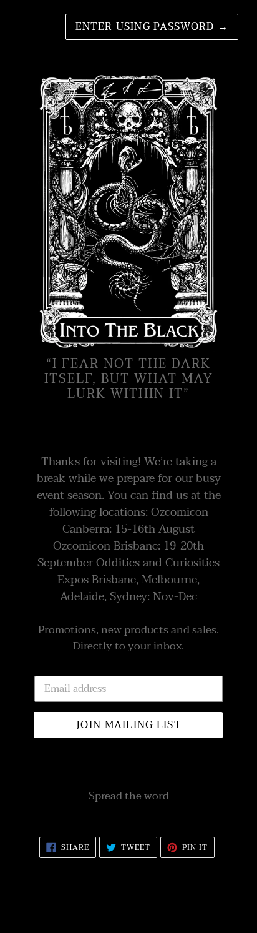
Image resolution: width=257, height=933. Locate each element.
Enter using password (151, 27)
